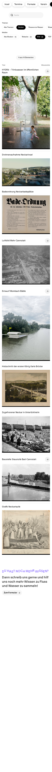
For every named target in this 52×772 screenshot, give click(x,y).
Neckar (21, 27)
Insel (7, 4)
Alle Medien (10, 37)
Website (27, 37)
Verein (44, 4)
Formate (31, 4)
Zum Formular (10, 593)
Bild (40, 37)
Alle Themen (9, 27)
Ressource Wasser (36, 27)
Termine (18, 4)
